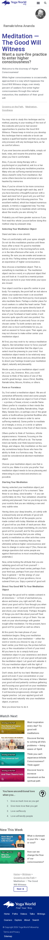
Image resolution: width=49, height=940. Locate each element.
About (27, 920)
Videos (23, 914)
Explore (18, 920)
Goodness (7, 110)
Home (17, 874)
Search (35, 920)
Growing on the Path (12, 106)
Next (19, 889)
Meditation (31, 106)
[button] (38, 3)
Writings (26, 874)
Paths (15, 914)
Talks (32, 914)
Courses (8, 920)
